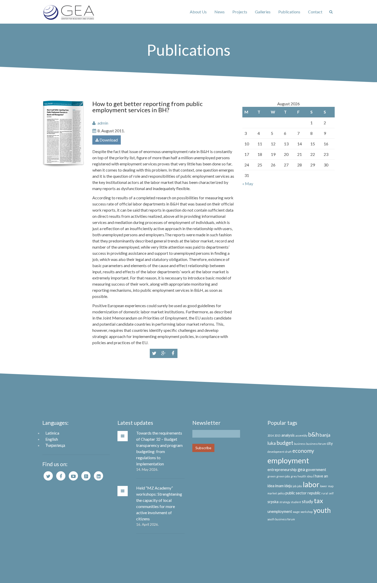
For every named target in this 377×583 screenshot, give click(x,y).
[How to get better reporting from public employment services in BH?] (63, 134)
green (271, 476)
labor (311, 484)
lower (323, 486)
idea (310, 476)
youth (322, 510)
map (330, 486)
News (219, 11)
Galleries (263, 11)
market (272, 493)
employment (288, 460)
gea (301, 469)
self (331, 493)
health (301, 476)
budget (284, 443)
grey (294, 476)
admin (102, 122)
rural (324, 493)
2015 (277, 435)
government (316, 469)
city (330, 443)
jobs (299, 486)
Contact (315, 11)
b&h (313, 434)
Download (108, 139)
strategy (284, 502)
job (294, 486)
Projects (239, 11)
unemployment (279, 511)
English (51, 439)
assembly (301, 435)
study (307, 501)
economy (303, 451)
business (299, 443)
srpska (273, 502)
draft (288, 451)
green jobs (283, 476)
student (296, 502)
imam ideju (283, 486)
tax (318, 500)
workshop (307, 511)
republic (314, 493)
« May (247, 183)
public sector (296, 493)
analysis (288, 435)
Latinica (52, 432)
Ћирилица (55, 445)
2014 (270, 435)
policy (281, 493)
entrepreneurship (282, 469)
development (275, 451)
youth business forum (281, 519)
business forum (316, 443)
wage (296, 511)
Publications (289, 11)
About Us (198, 11)
